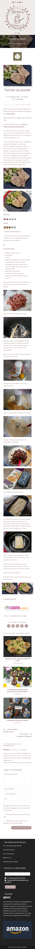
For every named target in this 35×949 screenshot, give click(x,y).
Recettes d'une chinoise (10, 862)
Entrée (25, 97)
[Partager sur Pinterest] (17, 626)
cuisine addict (14, 616)
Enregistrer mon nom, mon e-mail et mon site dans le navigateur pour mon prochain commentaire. (16, 808)
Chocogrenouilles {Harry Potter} (17, 720)
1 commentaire (18, 99)
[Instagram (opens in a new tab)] (17, 2)
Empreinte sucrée (8, 850)
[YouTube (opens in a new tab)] (19, 2)
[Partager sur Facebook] (13, 626)
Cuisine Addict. (10, 114)
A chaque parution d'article (16, 878)
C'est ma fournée (8, 854)
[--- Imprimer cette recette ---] (17, 56)
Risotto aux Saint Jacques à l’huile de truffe (17, 660)
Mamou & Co (7, 858)
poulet (20, 616)
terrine (25, 616)
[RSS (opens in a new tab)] (22, 2)
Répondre (24, 749)
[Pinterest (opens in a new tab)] (15, 2)
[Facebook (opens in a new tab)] (13, 2)
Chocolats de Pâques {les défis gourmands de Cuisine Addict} (17, 690)
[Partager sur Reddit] (22, 626)
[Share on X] (8, 626)
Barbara (6, 750)
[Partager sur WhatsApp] (26, 626)
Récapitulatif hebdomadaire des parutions (17, 881)
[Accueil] (9, 43)
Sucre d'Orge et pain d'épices (12, 846)
